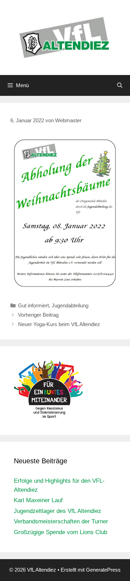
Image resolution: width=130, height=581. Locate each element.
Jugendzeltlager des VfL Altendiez (57, 511)
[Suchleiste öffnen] (120, 85)
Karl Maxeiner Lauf (38, 500)
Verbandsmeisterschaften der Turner (61, 521)
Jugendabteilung (70, 305)
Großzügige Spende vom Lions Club (60, 532)
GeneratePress (103, 570)
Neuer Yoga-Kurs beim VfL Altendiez (59, 324)
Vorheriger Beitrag (38, 315)
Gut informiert (33, 305)
